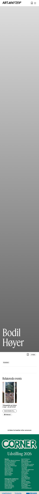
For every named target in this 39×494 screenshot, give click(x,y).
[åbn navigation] (35, 3)
